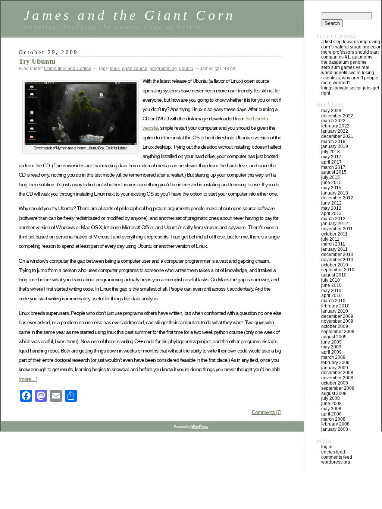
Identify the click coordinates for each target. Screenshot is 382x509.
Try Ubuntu (37, 61)
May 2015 (331, 187)
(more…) (28, 379)
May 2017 (331, 156)
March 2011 (333, 244)
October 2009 (334, 326)
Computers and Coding (67, 68)
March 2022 (333, 120)
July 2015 (330, 177)
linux (115, 68)
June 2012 (331, 203)
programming (163, 68)
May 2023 (331, 110)
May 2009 (331, 347)
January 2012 (334, 223)
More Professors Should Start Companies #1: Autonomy (350, 55)
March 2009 (333, 357)
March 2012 (333, 218)
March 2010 (333, 300)
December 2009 (337, 316)
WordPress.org (335, 462)
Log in (326, 446)
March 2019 (333, 141)
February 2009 (335, 362)
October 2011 (334, 234)
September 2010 (337, 269)
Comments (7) (266, 412)
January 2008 (334, 429)
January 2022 (334, 131)
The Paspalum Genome (344, 62)
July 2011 (330, 239)
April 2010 (331, 295)
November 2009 (337, 321)
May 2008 (331, 408)
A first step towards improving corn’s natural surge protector (351, 44)
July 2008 (330, 398)
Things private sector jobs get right (350, 90)
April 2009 (331, 352)
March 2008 (333, 419)
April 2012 (331, 213)
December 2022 (337, 115)
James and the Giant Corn (130, 15)
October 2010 (334, 265)
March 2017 (333, 167)
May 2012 (331, 208)
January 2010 (334, 311)
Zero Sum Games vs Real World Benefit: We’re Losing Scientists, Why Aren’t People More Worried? (349, 75)
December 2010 (337, 254)
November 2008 (337, 377)
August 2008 (334, 393)
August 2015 (334, 172)
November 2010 (337, 259)
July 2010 (330, 280)
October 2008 (334, 383)
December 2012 (337, 197)
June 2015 (331, 182)
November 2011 (337, 228)
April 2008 (331, 414)
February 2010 (335, 306)
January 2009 (334, 367)
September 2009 (337, 331)
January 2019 (334, 146)
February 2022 (335, 126)
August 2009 (334, 336)
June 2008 (331, 403)
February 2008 (335, 424)
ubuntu (186, 68)
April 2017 (331, 162)
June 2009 (331, 342)
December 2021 (337, 136)
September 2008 (337, 388)
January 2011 (334, 249)
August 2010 (334, 275)
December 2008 (337, 372)
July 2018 (330, 151)
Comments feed (336, 457)
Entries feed (333, 452)
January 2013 (334, 193)
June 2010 (331, 285)
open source (134, 68)
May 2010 (331, 290)
